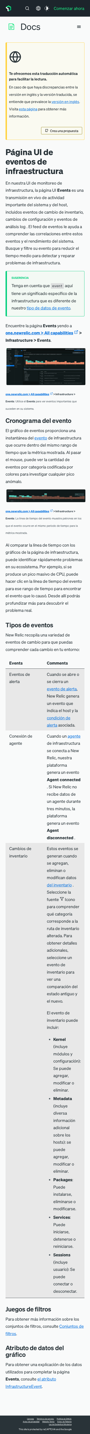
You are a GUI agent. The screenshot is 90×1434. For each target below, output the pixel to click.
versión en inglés (65, 101)
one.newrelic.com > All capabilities (39, 332)
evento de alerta (62, 688)
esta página (28, 109)
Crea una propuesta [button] (64, 131)
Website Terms (48, 1421)
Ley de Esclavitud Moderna (60, 1424)
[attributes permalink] (29, 1354)
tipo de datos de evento (48, 307)
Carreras (30, 1419)
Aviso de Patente (64, 1421)
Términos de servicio (45, 1419)
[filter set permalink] (54, 1309)
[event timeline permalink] (74, 420)
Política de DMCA (64, 1419)
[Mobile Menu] (78, 26)
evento (40, 437)
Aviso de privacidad (31, 1421)
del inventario (59, 884)
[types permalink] (56, 624)
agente (74, 736)
